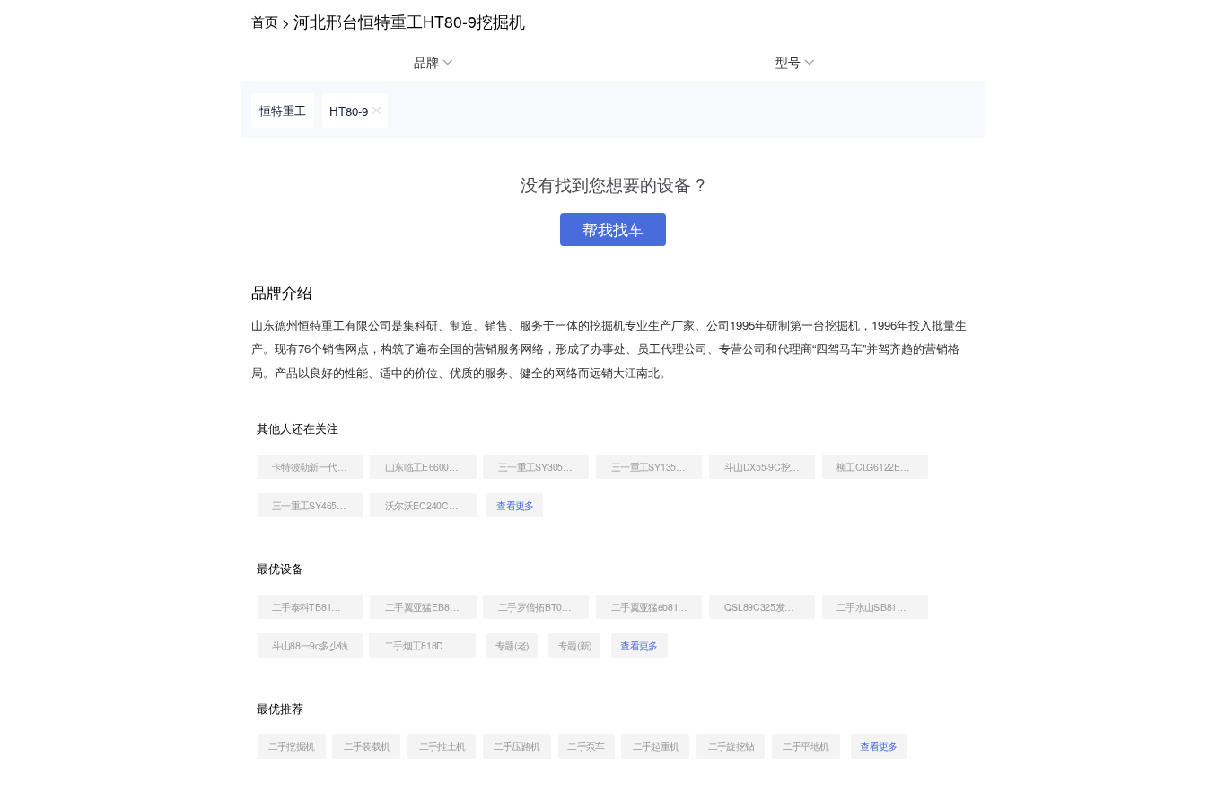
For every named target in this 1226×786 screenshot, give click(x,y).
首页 (264, 21)
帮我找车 (613, 229)
